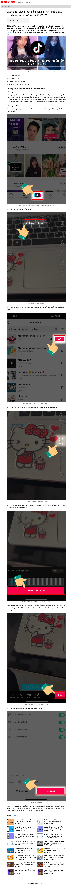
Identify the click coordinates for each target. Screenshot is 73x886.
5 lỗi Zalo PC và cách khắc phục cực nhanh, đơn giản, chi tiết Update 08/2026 (24, 843)
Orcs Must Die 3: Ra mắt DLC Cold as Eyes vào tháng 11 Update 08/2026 (54, 850)
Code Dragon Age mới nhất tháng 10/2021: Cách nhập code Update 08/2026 (54, 864)
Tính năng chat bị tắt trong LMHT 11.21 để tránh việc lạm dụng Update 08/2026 (24, 850)
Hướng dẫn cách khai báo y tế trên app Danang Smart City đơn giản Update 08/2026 (54, 828)
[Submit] (69, 6)
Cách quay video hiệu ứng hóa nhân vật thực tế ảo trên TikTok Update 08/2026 (24, 836)
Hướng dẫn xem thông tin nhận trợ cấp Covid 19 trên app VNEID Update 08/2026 (54, 821)
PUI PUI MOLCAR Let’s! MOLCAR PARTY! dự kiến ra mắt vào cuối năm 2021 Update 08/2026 (25, 857)
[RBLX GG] (8, 2)
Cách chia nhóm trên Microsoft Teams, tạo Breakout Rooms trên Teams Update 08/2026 (53, 836)
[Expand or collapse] (27, 20)
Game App (16, 815)
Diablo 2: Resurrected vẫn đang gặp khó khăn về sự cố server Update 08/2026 (24, 871)
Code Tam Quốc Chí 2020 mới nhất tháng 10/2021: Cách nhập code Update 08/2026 (24, 864)
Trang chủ (20, 2)
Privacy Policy (27, 2)
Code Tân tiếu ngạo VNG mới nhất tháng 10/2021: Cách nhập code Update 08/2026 (54, 857)
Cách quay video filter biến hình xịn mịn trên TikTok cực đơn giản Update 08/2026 (24, 821)
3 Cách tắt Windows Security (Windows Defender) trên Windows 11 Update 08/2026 (24, 828)
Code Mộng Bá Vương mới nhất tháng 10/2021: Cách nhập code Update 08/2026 (53, 871)
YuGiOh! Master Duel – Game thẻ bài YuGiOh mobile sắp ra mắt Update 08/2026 (54, 843)
